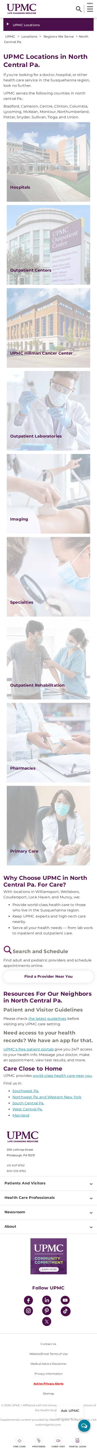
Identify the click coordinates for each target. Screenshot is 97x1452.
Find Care (19, 1446)
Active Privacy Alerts (48, 1383)
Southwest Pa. (25, 1091)
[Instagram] (28, 1311)
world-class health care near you (62, 1076)
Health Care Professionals (30, 1197)
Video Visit (58, 1446)
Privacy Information (48, 1373)
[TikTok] (66, 1311)
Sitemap (48, 1393)
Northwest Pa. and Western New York (46, 1097)
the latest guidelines (47, 1018)
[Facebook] (28, 1300)
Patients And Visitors (25, 1183)
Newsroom (15, 1212)
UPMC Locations (26, 25)
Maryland (20, 1115)
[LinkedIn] (46, 1300)
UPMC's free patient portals (28, 1049)
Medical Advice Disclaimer (48, 1363)
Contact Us (48, 1344)
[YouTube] (65, 1300)
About (10, 1226)
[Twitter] (46, 1321)
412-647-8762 (16, 1165)
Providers (39, 1446)
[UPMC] (21, 9)
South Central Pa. (28, 1103)
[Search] (79, 9)
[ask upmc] (84, 1426)
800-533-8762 (16, 1171)
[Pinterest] (46, 1311)
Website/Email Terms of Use (48, 1354)
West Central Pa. (27, 1109)
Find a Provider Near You (48, 976)
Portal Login (77, 1446)
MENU (90, 3)
